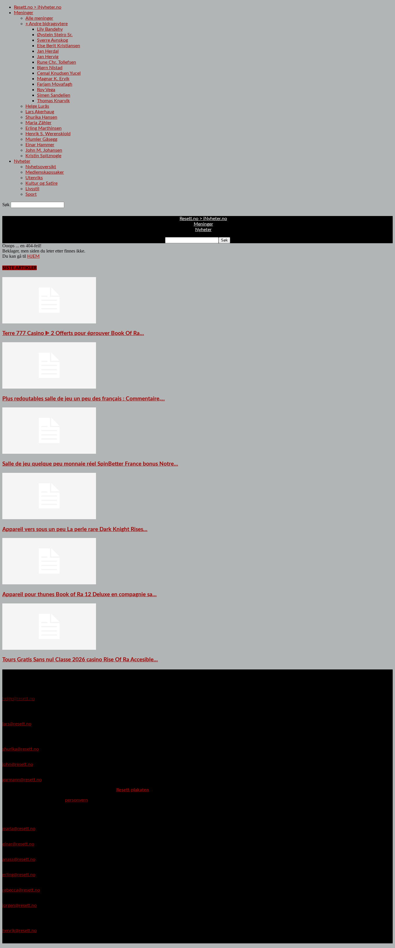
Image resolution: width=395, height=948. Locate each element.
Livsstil (32, 188)
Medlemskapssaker (44, 172)
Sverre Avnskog (52, 40)
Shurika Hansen (41, 117)
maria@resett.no (18, 828)
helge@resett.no (18, 698)
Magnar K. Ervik (53, 78)
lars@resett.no (16, 724)
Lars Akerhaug (39, 111)
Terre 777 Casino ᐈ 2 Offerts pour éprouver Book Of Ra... (73, 333)
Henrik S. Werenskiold (48, 133)
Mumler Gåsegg (41, 139)
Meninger (23, 12)
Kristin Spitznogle (43, 155)
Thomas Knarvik (53, 100)
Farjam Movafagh (54, 84)
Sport (31, 194)
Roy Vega (46, 89)
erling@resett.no (18, 874)
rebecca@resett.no (21, 890)
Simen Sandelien (53, 95)
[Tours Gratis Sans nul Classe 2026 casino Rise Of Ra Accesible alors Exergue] (49, 648)
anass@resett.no (18, 859)
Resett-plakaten (132, 790)
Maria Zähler (38, 122)
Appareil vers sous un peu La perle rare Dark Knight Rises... (74, 529)
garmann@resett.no (22, 779)
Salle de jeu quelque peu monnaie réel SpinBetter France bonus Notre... (90, 464)
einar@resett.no (18, 844)
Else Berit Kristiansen (58, 45)
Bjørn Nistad (49, 67)
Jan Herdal (48, 51)
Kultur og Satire (41, 183)
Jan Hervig (47, 56)
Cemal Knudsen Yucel (59, 73)
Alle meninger (39, 18)
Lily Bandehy (50, 29)
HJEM (33, 256)
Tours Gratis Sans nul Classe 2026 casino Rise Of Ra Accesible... (80, 659)
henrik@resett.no (19, 930)
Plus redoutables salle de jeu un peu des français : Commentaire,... (83, 399)
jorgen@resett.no (19, 905)
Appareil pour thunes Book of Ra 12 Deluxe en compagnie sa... (79, 594)
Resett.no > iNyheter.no (37, 7)
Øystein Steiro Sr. (55, 34)
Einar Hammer (39, 144)
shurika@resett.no (20, 749)
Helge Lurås (37, 106)
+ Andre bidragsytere (46, 23)
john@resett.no (17, 764)
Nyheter (22, 161)
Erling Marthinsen (43, 128)
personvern (76, 800)
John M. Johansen (43, 150)
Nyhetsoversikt (40, 166)
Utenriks (34, 177)
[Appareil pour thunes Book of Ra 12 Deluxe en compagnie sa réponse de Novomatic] (49, 583)
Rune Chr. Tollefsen (56, 62)
